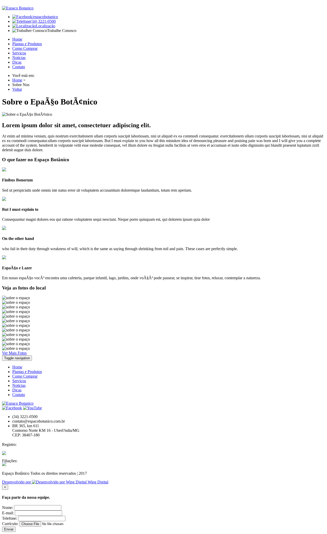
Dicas (16, 62)
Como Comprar (25, 48)
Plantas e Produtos (27, 44)
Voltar (17, 89)
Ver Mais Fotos (14, 353)
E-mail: (8, 513)
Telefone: (9, 518)
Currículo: (10, 523)
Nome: (7, 507)
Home (17, 39)
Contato (18, 67)
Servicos (19, 53)
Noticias (19, 57)
